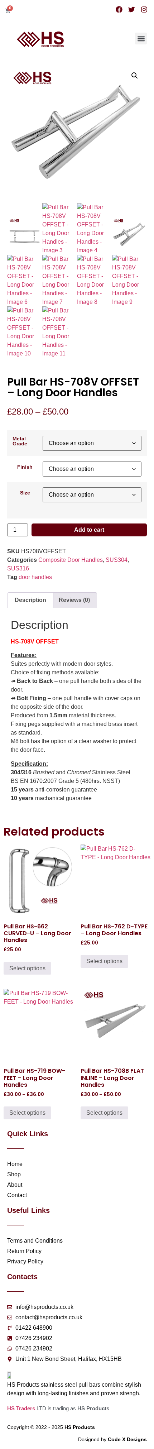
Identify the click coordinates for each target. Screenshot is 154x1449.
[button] (141, 38)
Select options (27, 968)
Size (25, 492)
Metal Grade (20, 441)
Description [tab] (30, 600)
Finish (25, 466)
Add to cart (89, 530)
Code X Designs (127, 1439)
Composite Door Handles (70, 560)
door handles (35, 577)
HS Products (79, 1427)
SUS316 (18, 568)
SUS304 (116, 560)
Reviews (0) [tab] (74, 600)
